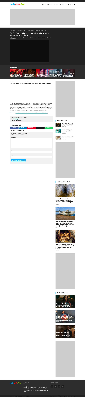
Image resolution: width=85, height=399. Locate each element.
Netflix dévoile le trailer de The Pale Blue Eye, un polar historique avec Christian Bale (55, 75)
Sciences (49, 4)
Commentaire (14, 137)
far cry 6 (17, 119)
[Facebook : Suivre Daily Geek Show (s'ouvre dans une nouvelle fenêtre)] (52, 386)
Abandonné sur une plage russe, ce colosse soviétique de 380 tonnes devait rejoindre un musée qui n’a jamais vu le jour (65, 224)
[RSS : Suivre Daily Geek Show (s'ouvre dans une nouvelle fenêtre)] (73, 1)
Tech (43, 4)
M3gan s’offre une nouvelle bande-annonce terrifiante (68, 76)
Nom (12, 150)
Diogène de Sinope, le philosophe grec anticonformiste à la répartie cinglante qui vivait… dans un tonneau (65, 246)
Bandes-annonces (19, 120)
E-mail (12, 155)
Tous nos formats (12, 0)
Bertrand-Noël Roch (16, 117)
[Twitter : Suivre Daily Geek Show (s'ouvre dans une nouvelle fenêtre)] (74, 1)
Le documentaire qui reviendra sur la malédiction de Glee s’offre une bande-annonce (42, 75)
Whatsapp (48, 127)
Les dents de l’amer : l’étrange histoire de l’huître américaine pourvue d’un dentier (67, 137)
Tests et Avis (19, 0)
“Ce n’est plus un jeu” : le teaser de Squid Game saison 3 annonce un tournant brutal (16, 75)
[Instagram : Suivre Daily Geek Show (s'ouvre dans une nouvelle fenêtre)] (72, 1)
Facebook (14, 127)
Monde (61, 4)
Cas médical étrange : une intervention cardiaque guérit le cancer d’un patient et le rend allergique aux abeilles (68, 131)
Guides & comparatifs (24, 0)
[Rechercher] (74, 4)
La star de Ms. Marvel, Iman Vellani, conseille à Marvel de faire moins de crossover (67, 124)
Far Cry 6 (11, 103)
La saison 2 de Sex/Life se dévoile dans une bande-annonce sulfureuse (29, 75)
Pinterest (31, 127)
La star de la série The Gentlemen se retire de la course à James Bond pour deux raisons (63, 335)
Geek (55, 4)
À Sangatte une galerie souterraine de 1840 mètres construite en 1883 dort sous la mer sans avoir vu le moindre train (65, 201)
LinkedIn (22, 127)
